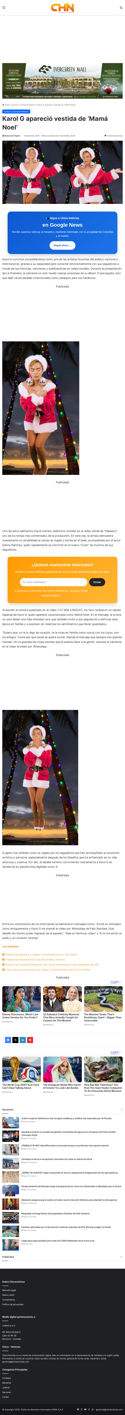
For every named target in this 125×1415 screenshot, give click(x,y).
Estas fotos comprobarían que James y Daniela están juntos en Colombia (47, 969)
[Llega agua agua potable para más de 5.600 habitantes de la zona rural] (10, 1245)
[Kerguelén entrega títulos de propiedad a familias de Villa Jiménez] (10, 1217)
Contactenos (8, 1299)
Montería (6, 1383)
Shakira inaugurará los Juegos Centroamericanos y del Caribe (41, 954)
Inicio (7, 105)
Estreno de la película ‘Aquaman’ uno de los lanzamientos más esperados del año (52, 964)
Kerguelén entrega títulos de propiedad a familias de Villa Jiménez (55, 1213)
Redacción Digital (12, 136)
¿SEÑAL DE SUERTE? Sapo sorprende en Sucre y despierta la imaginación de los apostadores (69, 1172)
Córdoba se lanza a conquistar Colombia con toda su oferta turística (56, 1159)
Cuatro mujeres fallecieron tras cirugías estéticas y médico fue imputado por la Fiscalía (66, 1118)
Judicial (6, 1387)
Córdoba (6, 1378)
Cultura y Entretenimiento (23, 105)
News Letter (8, 1295)
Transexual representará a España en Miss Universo (35, 959)
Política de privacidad (12, 1304)
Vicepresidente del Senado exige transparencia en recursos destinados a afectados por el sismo (71, 1186)
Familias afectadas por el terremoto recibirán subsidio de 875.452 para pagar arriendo (66, 1227)
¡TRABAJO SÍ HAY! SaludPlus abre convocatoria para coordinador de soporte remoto (65, 1145)
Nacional (6, 1392)
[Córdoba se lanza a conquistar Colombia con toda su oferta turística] (10, 1163)
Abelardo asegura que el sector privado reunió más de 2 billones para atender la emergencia (69, 1200)
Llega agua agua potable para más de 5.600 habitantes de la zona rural (57, 1240)
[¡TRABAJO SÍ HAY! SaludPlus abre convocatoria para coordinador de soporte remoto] (10, 1149)
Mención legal (9, 1290)
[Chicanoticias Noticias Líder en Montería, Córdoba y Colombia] (62, 7)
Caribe (5, 1397)
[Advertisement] (62, 37)
